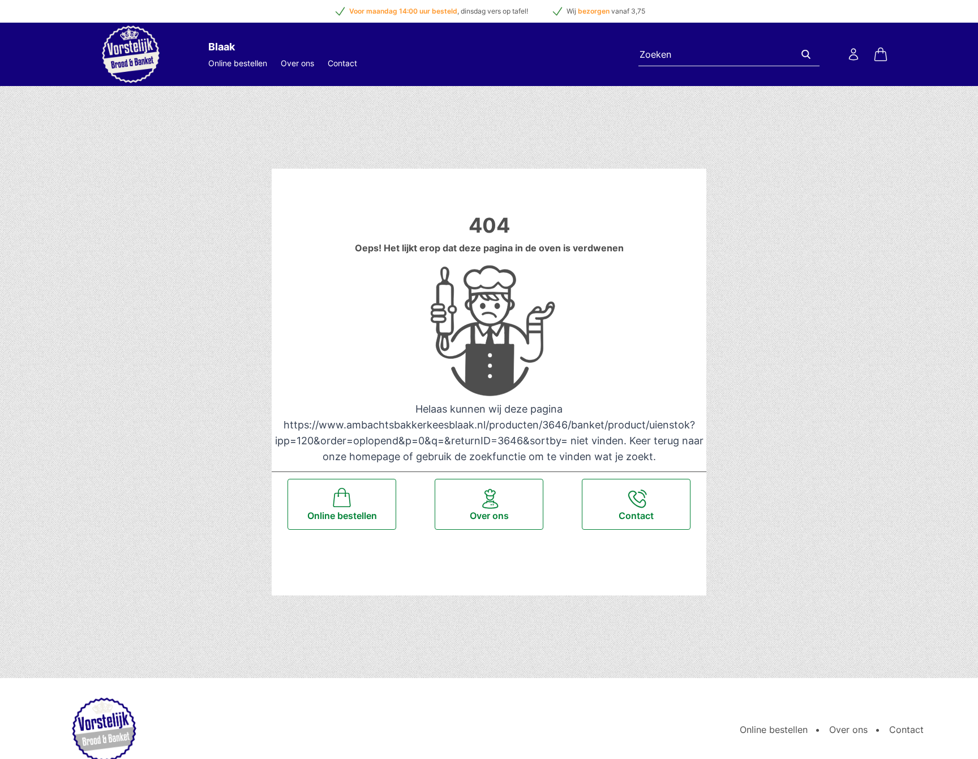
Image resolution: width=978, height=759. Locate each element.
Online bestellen (237, 63)
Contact (342, 63)
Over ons (297, 63)
